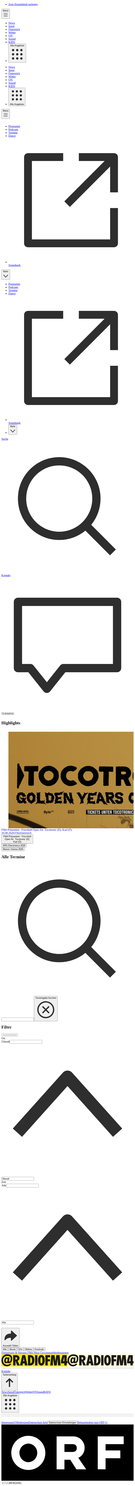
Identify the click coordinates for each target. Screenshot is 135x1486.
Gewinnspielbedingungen (54, 1352)
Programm (14, 126)
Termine (13, 132)
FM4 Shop (33, 1352)
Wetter (12, 32)
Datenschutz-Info (37, 1422)
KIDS (11, 42)
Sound (12, 38)
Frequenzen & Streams (14, 1352)
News (11, 23)
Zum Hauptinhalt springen (23, 4)
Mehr (5, 271)
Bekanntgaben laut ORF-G (93, 1422)
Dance (12, 135)
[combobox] (67, 1108)
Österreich (14, 29)
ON (10, 35)
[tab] (17, 839)
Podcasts (13, 129)
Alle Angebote (17, 45)
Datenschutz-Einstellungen (62, 1422)
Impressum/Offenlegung (14, 1422)
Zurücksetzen (10, 1035)
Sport (11, 26)
